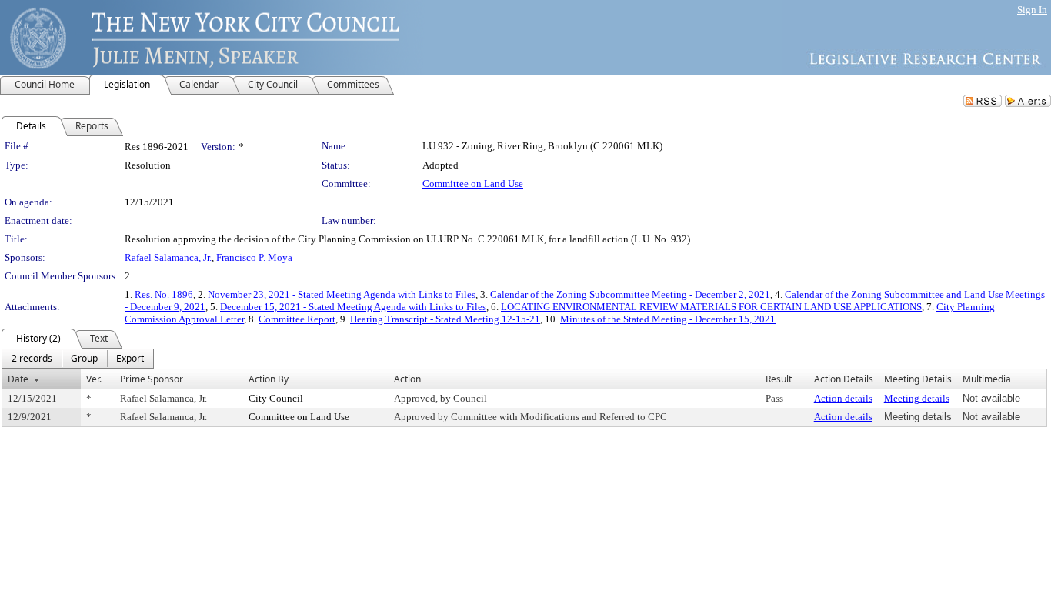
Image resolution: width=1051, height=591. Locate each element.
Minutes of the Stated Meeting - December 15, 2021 (668, 319)
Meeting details (916, 398)
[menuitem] (32, 358)
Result (779, 379)
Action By (269, 379)
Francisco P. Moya (254, 257)
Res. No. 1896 (164, 294)
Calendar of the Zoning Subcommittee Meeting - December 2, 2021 (630, 294)
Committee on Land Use (472, 183)
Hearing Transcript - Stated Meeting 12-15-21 (445, 319)
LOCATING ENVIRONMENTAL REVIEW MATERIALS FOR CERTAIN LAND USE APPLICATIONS (711, 306)
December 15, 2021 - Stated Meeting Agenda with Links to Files (353, 306)
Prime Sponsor (151, 379)
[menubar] (78, 359)
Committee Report (297, 319)
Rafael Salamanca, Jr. (168, 257)
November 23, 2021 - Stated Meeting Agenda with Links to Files (341, 294)
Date (18, 379)
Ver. (94, 379)
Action (407, 379)
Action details (843, 398)
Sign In (1032, 9)
